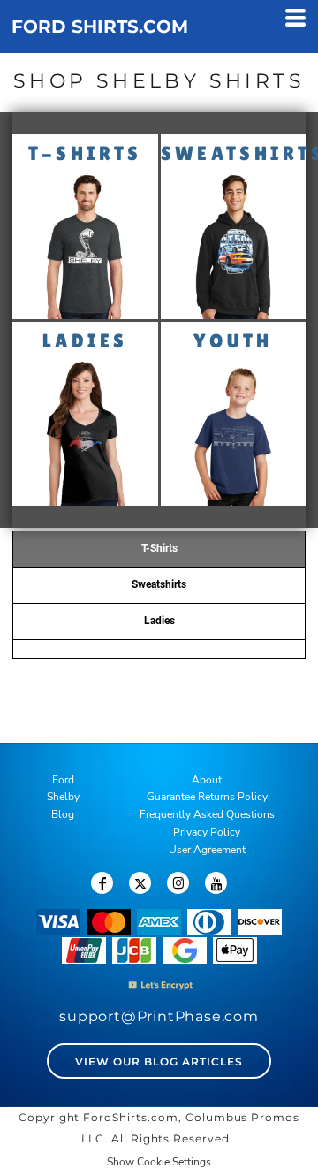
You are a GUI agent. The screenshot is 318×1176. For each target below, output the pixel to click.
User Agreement (207, 850)
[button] (85, 246)
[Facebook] (102, 883)
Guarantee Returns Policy (207, 797)
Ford (63, 780)
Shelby (63, 797)
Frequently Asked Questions (207, 814)
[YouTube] (216, 883)
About (207, 780)
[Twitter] (140, 883)
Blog (62, 814)
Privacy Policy (206, 832)
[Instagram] (178, 883)
